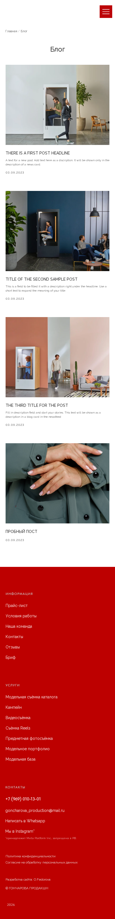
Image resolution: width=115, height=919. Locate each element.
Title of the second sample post (42, 279)
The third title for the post (37, 405)
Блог (24, 31)
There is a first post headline (38, 153)
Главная (11, 31)
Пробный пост (21, 531)
